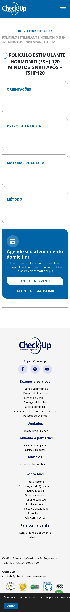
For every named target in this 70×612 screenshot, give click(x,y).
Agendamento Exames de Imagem (35, 411)
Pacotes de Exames (35, 415)
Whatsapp (35, 537)
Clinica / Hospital (35, 450)
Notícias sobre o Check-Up (35, 464)
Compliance (35, 513)
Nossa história (35, 481)
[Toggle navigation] (63, 8)
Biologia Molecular (35, 402)
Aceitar (11, 605)
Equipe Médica (35, 490)
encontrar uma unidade (35, 291)
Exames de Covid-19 (35, 397)
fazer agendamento (35, 281)
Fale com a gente (35, 517)
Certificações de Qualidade (35, 486)
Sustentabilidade (35, 495)
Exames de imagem (35, 393)
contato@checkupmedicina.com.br (26, 576)
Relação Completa (35, 445)
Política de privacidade (35, 508)
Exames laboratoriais (39, 31)
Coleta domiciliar (35, 406)
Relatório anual (35, 504)
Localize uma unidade (35, 431)
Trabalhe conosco (35, 499)
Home (18, 31)
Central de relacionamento (35, 532)
